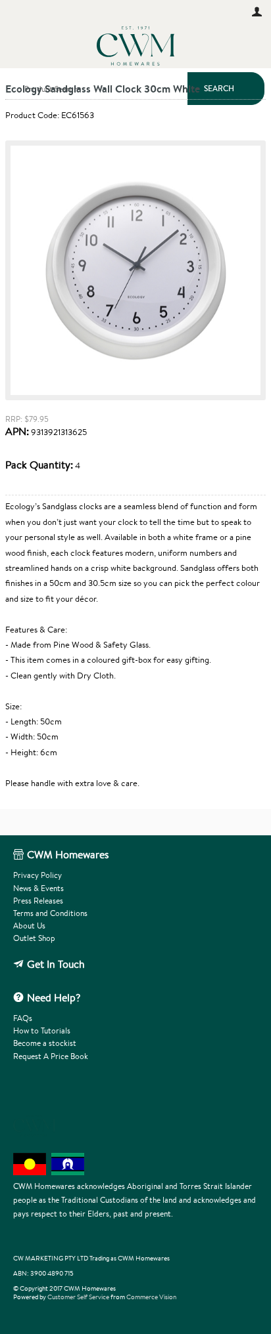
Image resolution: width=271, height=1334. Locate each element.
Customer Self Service (78, 1297)
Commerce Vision (151, 1297)
